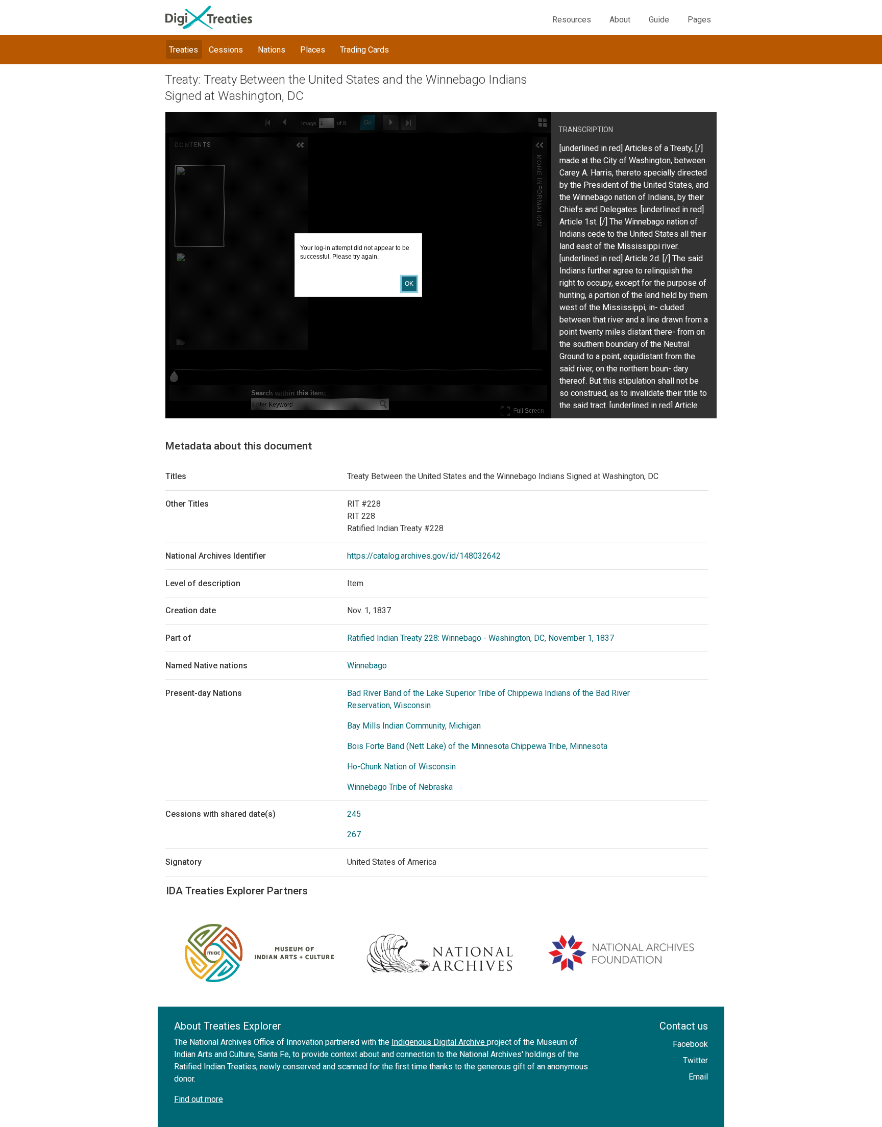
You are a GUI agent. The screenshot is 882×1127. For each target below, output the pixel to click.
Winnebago (367, 665)
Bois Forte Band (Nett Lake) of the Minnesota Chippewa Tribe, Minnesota (477, 746)
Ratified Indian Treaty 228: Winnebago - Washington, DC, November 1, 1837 (480, 638)
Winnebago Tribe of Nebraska (400, 787)
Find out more (198, 1099)
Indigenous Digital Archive (439, 1042)
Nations (271, 50)
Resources (571, 19)
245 (354, 814)
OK (409, 283)
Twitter (695, 1060)
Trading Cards (364, 50)
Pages (699, 19)
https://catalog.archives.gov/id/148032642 (424, 556)
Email (698, 1077)
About (619, 19)
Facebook (690, 1044)
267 (354, 834)
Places (312, 50)
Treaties (183, 50)
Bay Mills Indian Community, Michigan (414, 726)
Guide (659, 19)
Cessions (226, 50)
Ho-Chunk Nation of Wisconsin (401, 766)
